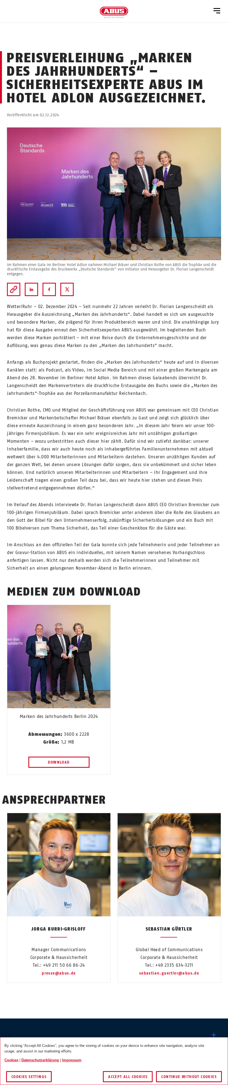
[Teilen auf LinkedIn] (31, 289)
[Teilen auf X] (67, 289)
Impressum (71, 1060)
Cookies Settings (28, 1076)
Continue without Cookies (189, 1076)
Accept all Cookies (127, 1076)
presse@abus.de (59, 973)
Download (59, 762)
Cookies (11, 1060)
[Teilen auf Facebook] (49, 289)
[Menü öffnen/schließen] (217, 11)
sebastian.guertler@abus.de (169, 973)
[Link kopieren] (13, 289)
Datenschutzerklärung (40, 1060)
